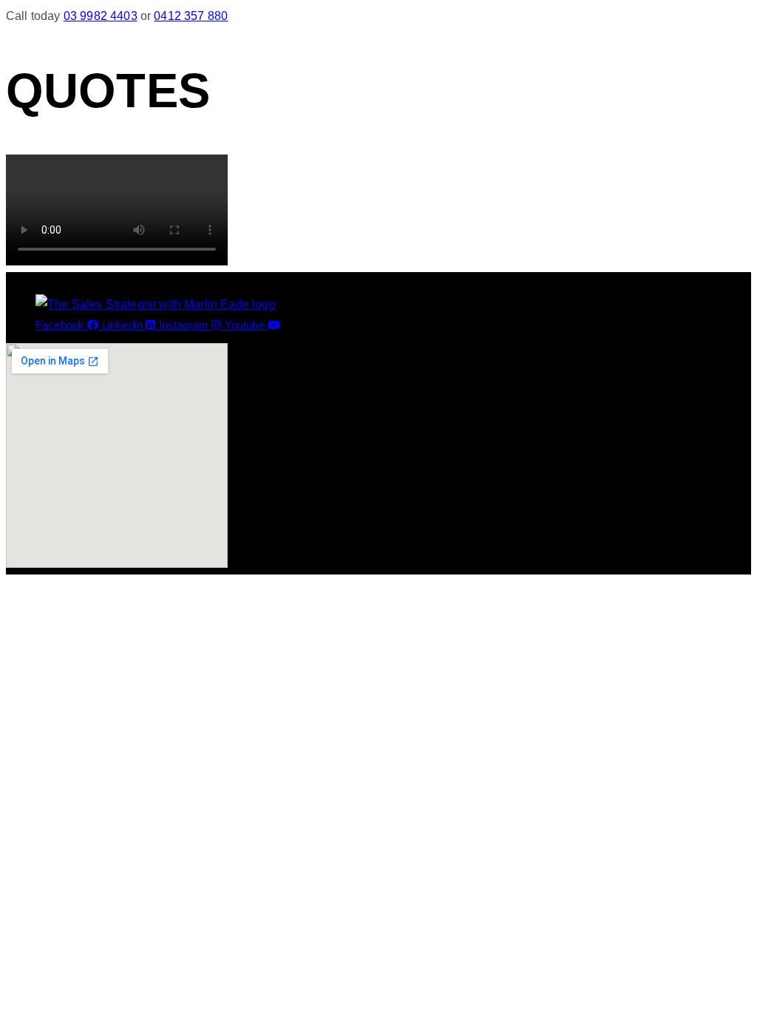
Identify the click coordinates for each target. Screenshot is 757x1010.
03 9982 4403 (101, 16)
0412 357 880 (191, 16)
